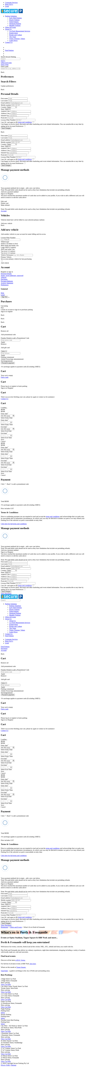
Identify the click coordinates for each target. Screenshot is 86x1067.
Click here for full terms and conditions (14, 524)
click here (32, 964)
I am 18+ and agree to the (16, 122)
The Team (12, 37)
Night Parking (14, 22)
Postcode (4, 118)
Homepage (4, 927)
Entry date (4, 414)
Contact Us (8, 42)
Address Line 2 (6, 113)
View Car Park (6, 984)
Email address (5, 103)
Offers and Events (16, 927)
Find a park (4, 377)
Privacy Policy (5, 1065)
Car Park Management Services (19, 31)
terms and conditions (25, 122)
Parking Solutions (11, 16)
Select (3, 1013)
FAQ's (3, 61)
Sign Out (4, 297)
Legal (7, 6)
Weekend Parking (15, 24)
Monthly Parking (14, 25)
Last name (4, 101)
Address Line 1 (6, 111)
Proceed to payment (8, 363)
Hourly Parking (14, 20)
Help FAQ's (9, 4)
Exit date (4, 427)
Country (3, 107)
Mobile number (6, 105)
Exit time (4, 433)
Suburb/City (5, 115)
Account (4, 211)
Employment (13, 33)
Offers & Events (10, 27)
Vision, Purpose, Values (17, 39)
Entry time (4, 420)
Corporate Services (11, 2)
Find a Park (4, 64)
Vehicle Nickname (7, 255)
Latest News (13, 40)
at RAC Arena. (20, 960)
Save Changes (6, 128)
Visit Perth (4, 971)
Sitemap (13, 1065)
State (2, 109)
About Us (8, 29)
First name (4, 98)
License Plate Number (8, 120)
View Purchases (6, 593)
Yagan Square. (21, 967)
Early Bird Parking (15, 18)
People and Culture (15, 35)
